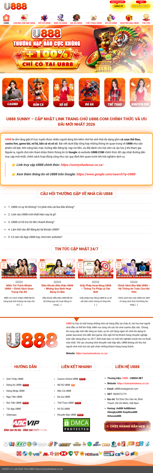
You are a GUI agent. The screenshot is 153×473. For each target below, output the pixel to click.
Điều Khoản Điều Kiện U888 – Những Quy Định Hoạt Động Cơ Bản (57, 288)
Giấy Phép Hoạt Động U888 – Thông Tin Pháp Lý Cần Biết (95, 288)
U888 (69, 323)
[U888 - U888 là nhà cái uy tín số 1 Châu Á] (15, 6)
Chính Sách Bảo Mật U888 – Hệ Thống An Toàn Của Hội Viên (134, 288)
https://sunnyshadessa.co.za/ (82, 165)
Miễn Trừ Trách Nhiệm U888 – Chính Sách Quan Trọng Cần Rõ (19, 288)
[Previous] (7, 49)
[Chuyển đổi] (5, 207)
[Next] (146, 49)
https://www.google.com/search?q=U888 (105, 174)
